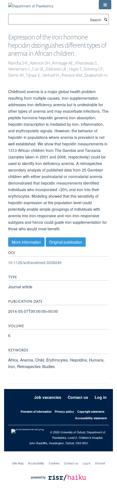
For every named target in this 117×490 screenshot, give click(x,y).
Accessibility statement (91, 418)
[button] (105, 4)
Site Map (18, 463)
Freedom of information (36, 411)
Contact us (78, 397)
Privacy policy (64, 411)
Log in (101, 397)
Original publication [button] (65, 242)
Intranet (100, 463)
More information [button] (26, 242)
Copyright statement (90, 411)
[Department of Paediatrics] (31, 4)
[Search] (106, 19)
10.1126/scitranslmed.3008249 (34, 262)
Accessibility (36, 463)
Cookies (54, 463)
